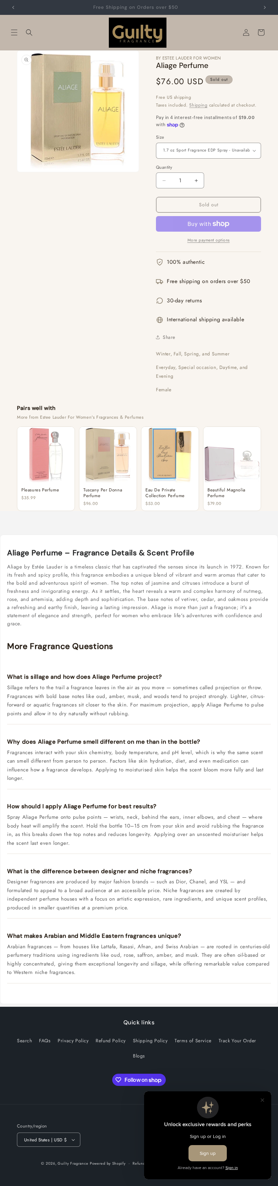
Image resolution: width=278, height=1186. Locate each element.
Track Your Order (238, 1040)
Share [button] (169, 337)
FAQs (45, 1040)
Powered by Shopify (108, 1163)
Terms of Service (193, 1040)
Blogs (139, 1055)
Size (160, 137)
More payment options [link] (208, 240)
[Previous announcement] (13, 7)
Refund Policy (111, 1040)
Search (24, 1040)
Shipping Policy (150, 1040)
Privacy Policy (73, 1040)
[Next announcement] (264, 7)
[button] (14, 32)
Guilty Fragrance (73, 1163)
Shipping (198, 105)
